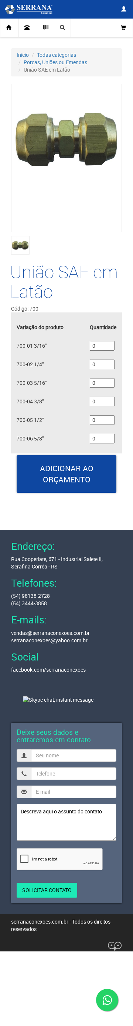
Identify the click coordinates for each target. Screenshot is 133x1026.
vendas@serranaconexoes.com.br (50, 632)
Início (23, 54)
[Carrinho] (123, 27)
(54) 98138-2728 (30, 595)
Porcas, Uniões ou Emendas (55, 62)
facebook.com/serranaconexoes (48, 669)
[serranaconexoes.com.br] (27, 8)
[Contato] (28, 28)
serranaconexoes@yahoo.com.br (49, 640)
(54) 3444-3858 (29, 603)
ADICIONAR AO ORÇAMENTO (66, 474)
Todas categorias (56, 54)
